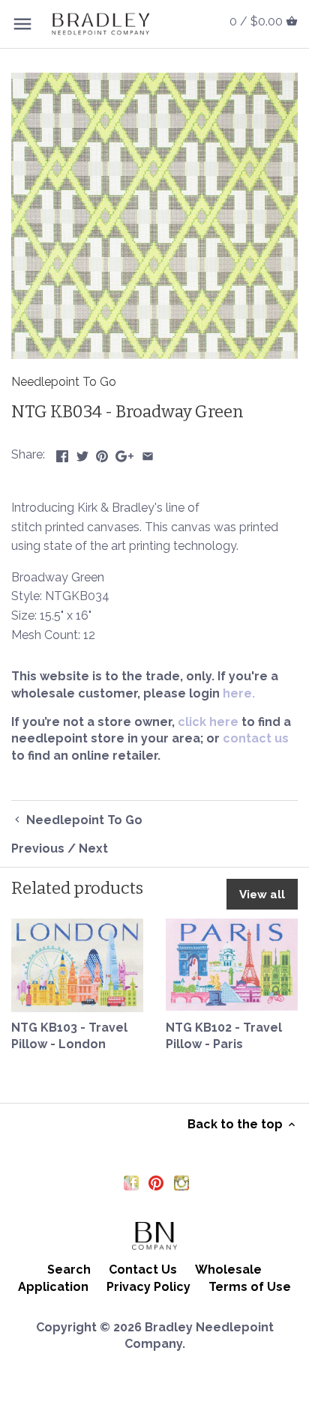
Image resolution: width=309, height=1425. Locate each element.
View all (262, 894)
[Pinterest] (156, 1182)
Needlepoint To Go (63, 382)
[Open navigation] (22, 24)
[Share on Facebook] (62, 453)
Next (93, 848)
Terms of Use (249, 1287)
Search (69, 1269)
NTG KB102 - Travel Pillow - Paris (224, 1035)
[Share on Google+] (125, 453)
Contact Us (143, 1269)
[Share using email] (148, 453)
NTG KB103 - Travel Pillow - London (69, 1035)
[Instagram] (181, 1182)
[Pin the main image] (102, 453)
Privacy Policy (148, 1287)
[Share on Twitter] (82, 453)
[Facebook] (131, 1182)
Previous (37, 848)
